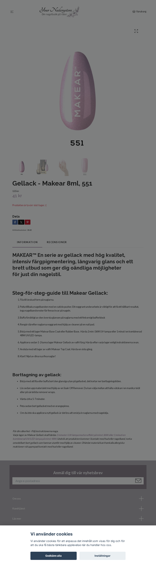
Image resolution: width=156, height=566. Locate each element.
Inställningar (103, 555)
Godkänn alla (53, 555)
